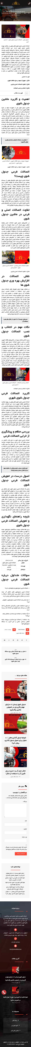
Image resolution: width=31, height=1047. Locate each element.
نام (26, 821)
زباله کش (12, 925)
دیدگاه (25, 801)
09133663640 (11, 1044)
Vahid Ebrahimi (21, 629)
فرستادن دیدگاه (20, 853)
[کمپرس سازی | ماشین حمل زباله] (15, 3)
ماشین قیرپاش (15, 1030)
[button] (4, 992)
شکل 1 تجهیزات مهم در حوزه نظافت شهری (18, 80)
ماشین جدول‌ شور (6, 188)
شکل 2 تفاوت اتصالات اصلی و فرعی (20, 84)
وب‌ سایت (24, 837)
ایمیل (25, 829)
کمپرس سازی (19, 916)
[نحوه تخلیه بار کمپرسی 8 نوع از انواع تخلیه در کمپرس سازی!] (15, 990)
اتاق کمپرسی (14, 1025)
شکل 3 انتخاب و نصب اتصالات (21, 88)
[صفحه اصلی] (28, 13)
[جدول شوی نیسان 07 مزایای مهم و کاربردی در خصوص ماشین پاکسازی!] (15, 970)
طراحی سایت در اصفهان (22, 1042)
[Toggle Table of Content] (26, 93)
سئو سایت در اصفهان (8, 1042)
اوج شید (18, 1044)
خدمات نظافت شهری (20, 633)
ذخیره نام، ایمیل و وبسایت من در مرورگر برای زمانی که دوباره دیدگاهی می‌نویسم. (16, 848)
